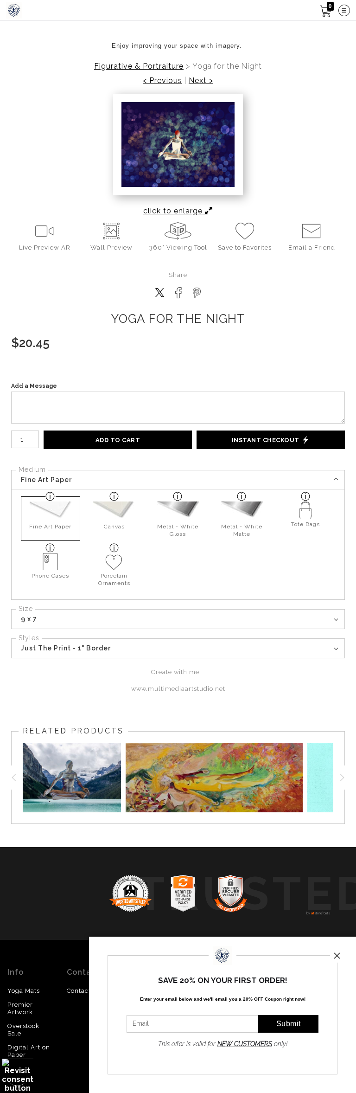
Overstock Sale (23, 1029)
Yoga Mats (23, 990)
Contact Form (88, 990)
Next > (201, 80)
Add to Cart (117, 440)
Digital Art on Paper (28, 1051)
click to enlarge (174, 211)
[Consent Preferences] (17, 1076)
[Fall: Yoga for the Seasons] (214, 777)
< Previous (162, 80)
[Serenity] (69, 777)
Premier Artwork (20, 1008)
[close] (337, 956)
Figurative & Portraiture (139, 66)
